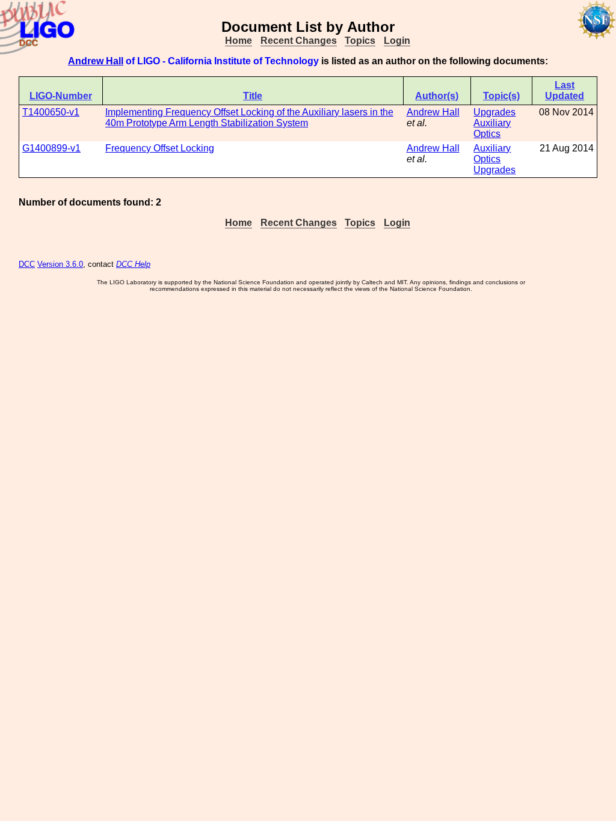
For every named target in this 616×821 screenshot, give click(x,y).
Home (238, 40)
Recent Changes (298, 40)
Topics (360, 40)
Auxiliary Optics (492, 128)
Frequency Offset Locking (159, 148)
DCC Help (133, 264)
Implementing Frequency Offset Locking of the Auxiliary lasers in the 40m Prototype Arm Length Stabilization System (249, 117)
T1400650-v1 (50, 112)
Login (397, 40)
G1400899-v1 (51, 148)
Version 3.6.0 (60, 264)
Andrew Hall (95, 61)
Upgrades (494, 112)
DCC (27, 264)
